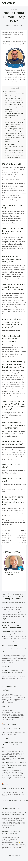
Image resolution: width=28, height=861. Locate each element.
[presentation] (14, 563)
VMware (6, 631)
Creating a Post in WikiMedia (11, 728)
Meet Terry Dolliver (9, 91)
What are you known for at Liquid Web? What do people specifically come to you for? (14, 131)
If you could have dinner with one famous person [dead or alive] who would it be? (14, 155)
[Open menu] (24, 3)
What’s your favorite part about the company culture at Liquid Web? (14, 107)
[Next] (22, 569)
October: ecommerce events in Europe (14, 788)
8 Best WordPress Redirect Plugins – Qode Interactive (21, 536)
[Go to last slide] (6, 569)
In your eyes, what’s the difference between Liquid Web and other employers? (14, 113)
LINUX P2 (5, 739)
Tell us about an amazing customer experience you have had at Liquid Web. (14, 124)
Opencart (6, 666)
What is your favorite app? (14, 150)
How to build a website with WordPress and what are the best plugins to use (13, 596)
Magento (5, 784)
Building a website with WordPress (12, 602)
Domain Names (14, 9)
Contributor (9, 25)
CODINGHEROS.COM (9, 686)
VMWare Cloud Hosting (8, 622)
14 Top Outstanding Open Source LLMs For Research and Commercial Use (13, 745)
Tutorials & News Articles (12, 808)
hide (17, 88)
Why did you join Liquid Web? (15, 94)
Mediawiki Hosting (9, 725)
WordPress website (19, 614)
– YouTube (5, 690)
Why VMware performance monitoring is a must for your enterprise (7, 536)
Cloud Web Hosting (9, 645)
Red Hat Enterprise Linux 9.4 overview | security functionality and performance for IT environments (14, 765)
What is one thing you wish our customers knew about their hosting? (14, 137)
